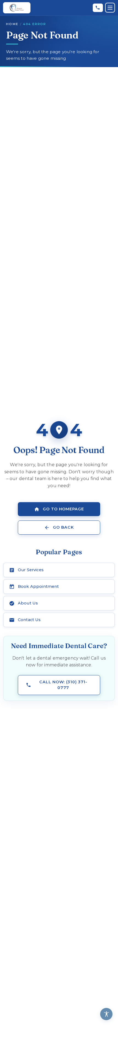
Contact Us (29, 619)
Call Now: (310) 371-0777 (63, 684)
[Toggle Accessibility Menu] (106, 1014)
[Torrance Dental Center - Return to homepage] (16, 7)
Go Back (63, 527)
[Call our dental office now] (98, 8)
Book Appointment (38, 586)
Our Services (31, 569)
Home (12, 24)
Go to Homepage (63, 509)
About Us (28, 603)
